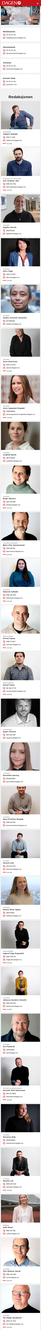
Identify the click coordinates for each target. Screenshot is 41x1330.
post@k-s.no (11, 84)
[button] (38, 3)
